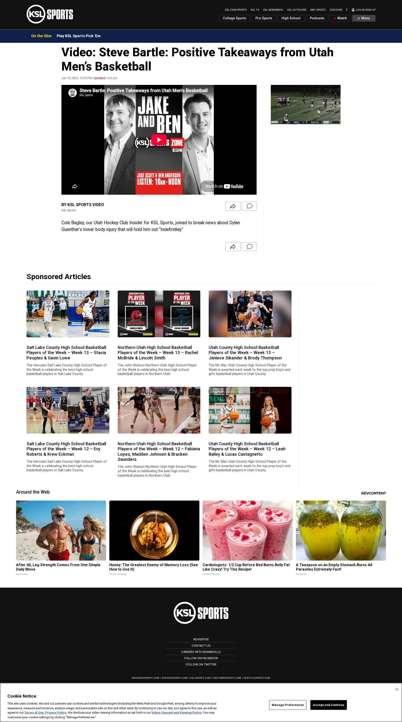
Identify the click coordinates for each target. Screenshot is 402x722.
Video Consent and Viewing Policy (176, 713)
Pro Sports (263, 18)
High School (291, 18)
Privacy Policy (56, 713)
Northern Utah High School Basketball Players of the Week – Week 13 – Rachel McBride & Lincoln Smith (158, 353)
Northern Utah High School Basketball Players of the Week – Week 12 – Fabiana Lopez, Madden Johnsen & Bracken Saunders (159, 451)
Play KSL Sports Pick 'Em (78, 36)
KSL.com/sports (236, 9)
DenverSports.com (175, 678)
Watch (341, 18)
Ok (397, 689)
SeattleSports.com (257, 678)
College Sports (234, 18)
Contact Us (201, 645)
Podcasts (317, 18)
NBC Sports (318, 9)
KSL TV (255, 9)
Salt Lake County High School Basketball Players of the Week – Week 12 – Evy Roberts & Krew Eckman (66, 449)
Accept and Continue (328, 705)
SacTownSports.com (227, 678)
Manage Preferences (288, 705)
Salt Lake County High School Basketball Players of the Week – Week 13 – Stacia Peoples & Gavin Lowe (66, 353)
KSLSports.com (200, 678)
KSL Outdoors (296, 9)
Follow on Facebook (201, 658)
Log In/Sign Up (365, 9)
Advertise (201, 639)
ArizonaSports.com (145, 678)
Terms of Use (34, 713)
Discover (336, 9)
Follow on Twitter (201, 664)
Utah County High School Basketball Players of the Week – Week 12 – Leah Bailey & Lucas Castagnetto (247, 449)
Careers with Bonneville (201, 652)
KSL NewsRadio (273, 9)
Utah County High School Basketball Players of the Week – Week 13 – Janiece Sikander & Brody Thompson (245, 353)
